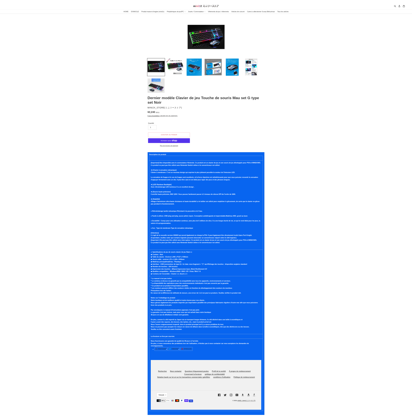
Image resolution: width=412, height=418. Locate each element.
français (161, 395)
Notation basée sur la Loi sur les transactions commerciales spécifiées (183, 377)
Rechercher (162, 371)
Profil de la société (219, 371)
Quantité (151, 123)
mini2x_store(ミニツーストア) (246, 400)
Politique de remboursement (244, 377)
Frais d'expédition (154, 116)
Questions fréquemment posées (197, 371)
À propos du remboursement (240, 371)
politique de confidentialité (215, 374)
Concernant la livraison (193, 374)
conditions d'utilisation (221, 377)
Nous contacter (176, 371)
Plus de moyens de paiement (169, 146)
